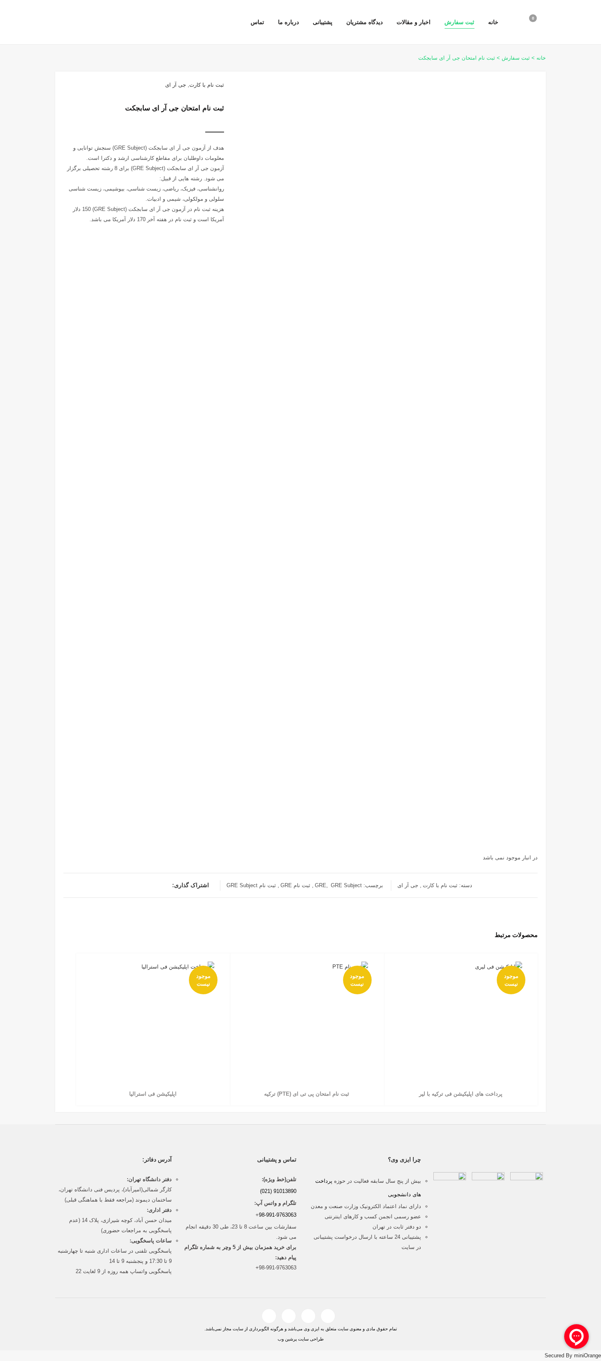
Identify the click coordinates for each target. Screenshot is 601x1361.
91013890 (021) (278, 1191)
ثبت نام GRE (295, 885)
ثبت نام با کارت (206, 85)
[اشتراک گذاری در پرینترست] (125, 885)
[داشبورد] (510, 22)
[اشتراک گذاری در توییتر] (150, 885)
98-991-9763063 (277, 1215)
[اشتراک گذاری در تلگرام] (166, 885)
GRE (320, 885)
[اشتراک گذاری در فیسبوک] (158, 885)
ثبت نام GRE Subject (251, 885)
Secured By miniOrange (573, 1355)
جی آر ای (175, 85)
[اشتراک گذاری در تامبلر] (133, 885)
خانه (541, 58)
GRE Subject (346, 885)
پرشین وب (287, 1338)
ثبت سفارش (516, 58)
